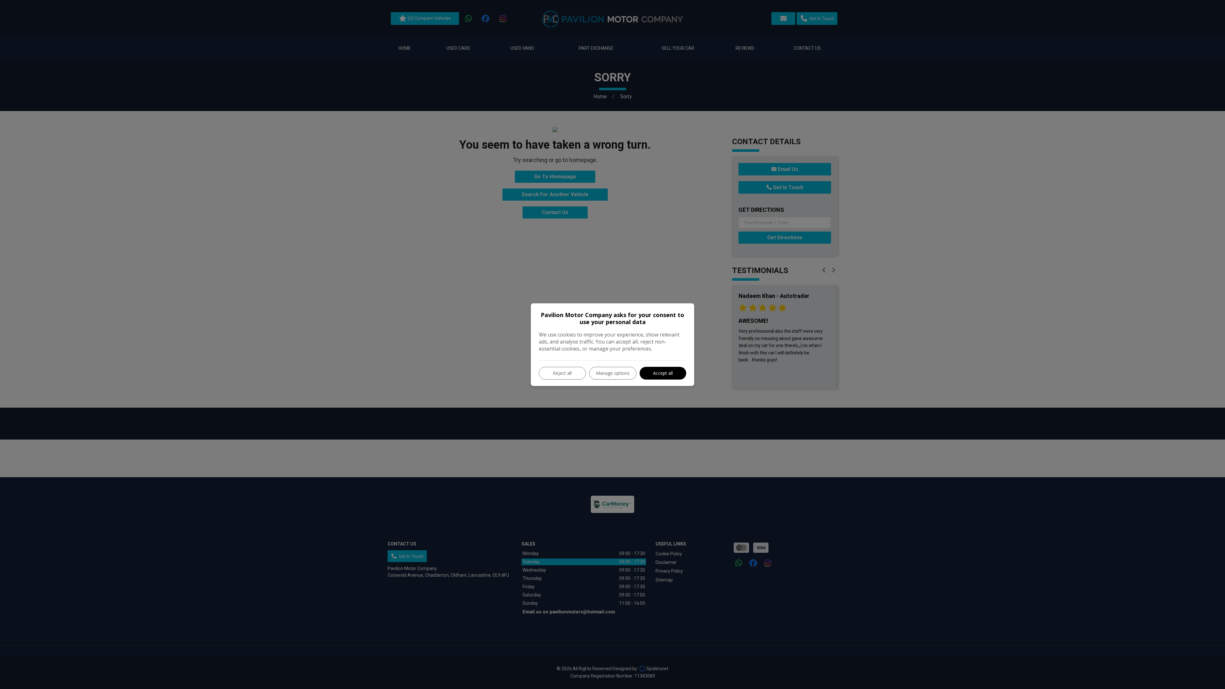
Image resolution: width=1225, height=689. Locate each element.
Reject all (562, 373)
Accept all (663, 373)
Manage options (613, 373)
